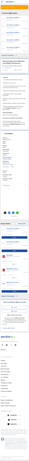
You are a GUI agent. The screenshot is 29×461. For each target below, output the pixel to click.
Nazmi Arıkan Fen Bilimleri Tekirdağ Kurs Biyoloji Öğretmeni (13, 40)
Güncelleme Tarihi (7, 174)
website (15, 311)
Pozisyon (5, 138)
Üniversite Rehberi (6, 391)
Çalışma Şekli (6, 149)
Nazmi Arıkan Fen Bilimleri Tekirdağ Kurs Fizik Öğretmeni (13, 32)
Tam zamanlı (6, 151)
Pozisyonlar (4, 385)
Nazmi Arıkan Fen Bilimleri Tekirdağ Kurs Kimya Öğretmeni (13, 25)
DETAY (13, 264)
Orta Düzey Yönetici (7, 158)
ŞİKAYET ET (14, 216)
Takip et (15, 307)
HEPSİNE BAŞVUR (22, 223)
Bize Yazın (3, 349)
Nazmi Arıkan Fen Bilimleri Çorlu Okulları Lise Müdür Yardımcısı (13, 241)
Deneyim (5, 171)
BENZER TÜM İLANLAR (7, 296)
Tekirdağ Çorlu (7, 67)
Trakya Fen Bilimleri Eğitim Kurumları (13, 66)
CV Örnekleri (4, 377)
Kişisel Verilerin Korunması (8, 406)
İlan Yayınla (4, 363)
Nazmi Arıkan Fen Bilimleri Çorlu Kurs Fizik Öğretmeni (13, 47)
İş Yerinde (5, 155)
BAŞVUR (14, 237)
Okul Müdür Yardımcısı (12, 268)
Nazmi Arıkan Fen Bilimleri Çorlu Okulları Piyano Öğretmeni (13, 17)
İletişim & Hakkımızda (7, 400)
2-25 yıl (4, 172)
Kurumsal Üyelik (5, 371)
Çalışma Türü (6, 153)
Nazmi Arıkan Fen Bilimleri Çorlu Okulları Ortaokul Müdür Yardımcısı (13, 228)
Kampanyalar (4, 388)
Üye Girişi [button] (3, 366)
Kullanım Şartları (5, 403)
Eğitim (4, 143)
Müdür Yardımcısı (7, 139)
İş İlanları (3, 360)
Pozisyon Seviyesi (7, 157)
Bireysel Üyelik (5, 369)
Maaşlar (3, 380)
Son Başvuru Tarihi (7, 178)
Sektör (4, 141)
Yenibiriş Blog (4, 374)
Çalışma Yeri (6, 161)
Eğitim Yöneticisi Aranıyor (13, 282)
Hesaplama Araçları (6, 383)
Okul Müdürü (10, 255)
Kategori (5, 145)
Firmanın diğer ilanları (8, 328)
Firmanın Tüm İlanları (7, 55)
